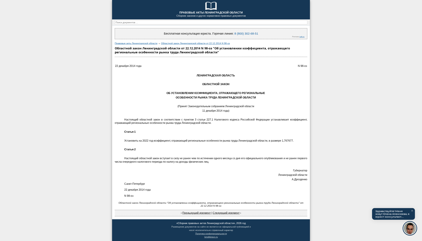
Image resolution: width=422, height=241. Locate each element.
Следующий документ (226, 213)
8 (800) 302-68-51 (246, 33)
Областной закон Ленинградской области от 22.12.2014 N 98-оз (195, 43)
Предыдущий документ (196, 213)
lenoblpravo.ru (211, 237)
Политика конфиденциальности (211, 233)
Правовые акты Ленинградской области (136, 43)
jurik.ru (302, 37)
